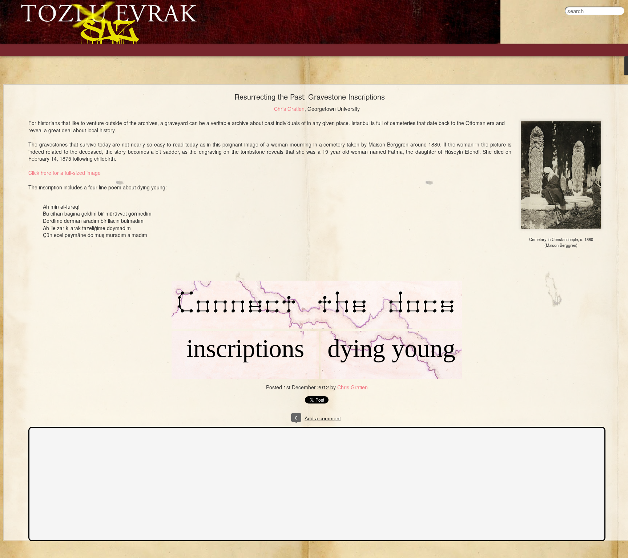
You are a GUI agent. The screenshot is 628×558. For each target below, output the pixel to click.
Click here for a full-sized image (64, 172)
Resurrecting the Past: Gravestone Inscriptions (309, 96)
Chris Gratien (289, 108)
